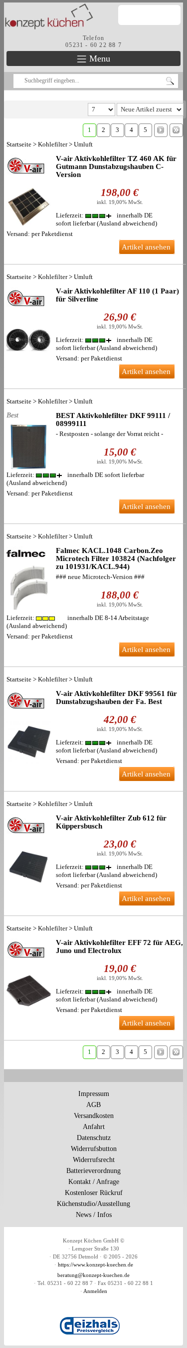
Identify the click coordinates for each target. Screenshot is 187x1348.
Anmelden (95, 1291)
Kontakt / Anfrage (93, 1182)
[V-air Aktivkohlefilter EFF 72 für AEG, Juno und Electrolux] (28, 975)
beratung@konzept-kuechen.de (93, 1275)
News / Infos (94, 1214)
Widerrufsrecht (94, 1160)
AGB (93, 1104)
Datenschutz (94, 1138)
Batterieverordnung (93, 1170)
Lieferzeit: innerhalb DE (75, 474)
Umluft (83, 144)
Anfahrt (94, 1126)
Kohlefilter (52, 144)
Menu (98, 59)
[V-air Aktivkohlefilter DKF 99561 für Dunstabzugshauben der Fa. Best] (28, 727)
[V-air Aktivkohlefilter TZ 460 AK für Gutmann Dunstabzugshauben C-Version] (28, 191)
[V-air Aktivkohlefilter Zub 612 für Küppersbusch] (28, 851)
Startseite (18, 144)
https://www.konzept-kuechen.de (95, 1265)
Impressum (93, 1094)
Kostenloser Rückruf (94, 1192)
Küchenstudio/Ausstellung (93, 1204)
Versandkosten (94, 1116)
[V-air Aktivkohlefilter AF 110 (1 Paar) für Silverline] (28, 324)
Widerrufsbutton (94, 1148)
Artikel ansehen (146, 247)
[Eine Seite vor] (161, 130)
